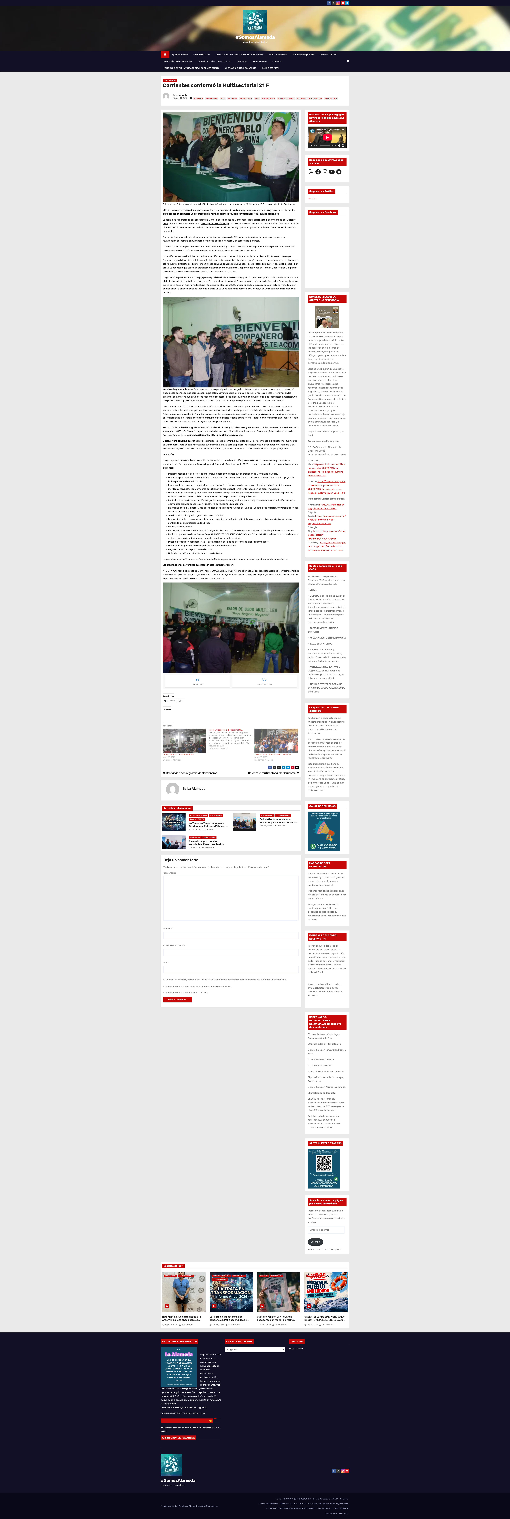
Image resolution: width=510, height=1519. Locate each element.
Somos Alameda (170, 80)
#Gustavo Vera (268, 98)
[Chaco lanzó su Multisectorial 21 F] (184, 741)
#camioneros (211, 98)
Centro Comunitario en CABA (325, 1499)
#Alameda (198, 98)
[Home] (165, 54)
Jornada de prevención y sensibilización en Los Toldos (206, 843)
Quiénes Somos (180, 54)
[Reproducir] (311, 145)
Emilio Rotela (260, 219)
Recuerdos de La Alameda (336, 1513)
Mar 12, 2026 (195, 847)
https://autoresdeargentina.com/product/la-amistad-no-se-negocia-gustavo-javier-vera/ (327, 546)
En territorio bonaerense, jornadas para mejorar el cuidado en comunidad (280, 822)
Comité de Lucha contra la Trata (214, 61)
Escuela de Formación (268, 1503)
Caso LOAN (264, 1276)
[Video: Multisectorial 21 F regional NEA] (231, 739)
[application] (327, 137)
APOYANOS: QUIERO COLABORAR (240, 68)
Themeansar (211, 1506)
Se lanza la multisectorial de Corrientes (272, 754)
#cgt (222, 98)
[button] (348, 61)
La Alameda (181, 95)
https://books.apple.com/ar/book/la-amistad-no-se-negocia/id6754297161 (327, 520)
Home (278, 1499)
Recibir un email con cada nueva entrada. (187, 992)
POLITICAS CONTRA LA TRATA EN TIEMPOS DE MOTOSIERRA (191, 68)
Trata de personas (278, 54)
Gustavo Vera (260, 61)
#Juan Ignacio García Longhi (309, 98)
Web (165, 962)
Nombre (168, 928)
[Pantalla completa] (343, 145)
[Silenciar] (338, 145)
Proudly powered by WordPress (175, 1506)
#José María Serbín (286, 98)
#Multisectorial (331, 98)
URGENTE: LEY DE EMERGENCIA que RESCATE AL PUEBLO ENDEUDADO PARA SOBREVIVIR (324, 1320)
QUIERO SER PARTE (270, 68)
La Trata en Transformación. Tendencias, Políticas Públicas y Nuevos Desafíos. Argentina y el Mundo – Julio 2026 (228, 1321)
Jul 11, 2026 (312, 1324)
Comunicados (195, 837)
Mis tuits (312, 198)
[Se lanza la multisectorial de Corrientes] (276, 741)
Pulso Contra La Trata (198, 815)
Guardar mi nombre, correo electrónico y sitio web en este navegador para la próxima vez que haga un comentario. (226, 979)
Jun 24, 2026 (266, 825)
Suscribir (315, 1241)
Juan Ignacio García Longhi (215, 223)
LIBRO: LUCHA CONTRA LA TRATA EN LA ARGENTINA (239, 54)
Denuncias (242, 61)
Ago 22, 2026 (171, 1324)
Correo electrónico (174, 945)
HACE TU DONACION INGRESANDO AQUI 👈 (187, 1420)
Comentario (170, 872)
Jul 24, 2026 (195, 829)
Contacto (277, 61)
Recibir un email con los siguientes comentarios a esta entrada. (198, 986)
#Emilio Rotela (246, 98)
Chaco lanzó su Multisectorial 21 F (178, 754)
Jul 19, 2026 (266, 1324)
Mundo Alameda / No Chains (178, 61)
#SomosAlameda (255, 37)
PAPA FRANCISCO (202, 54)
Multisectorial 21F (328, 54)
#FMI (257, 98)
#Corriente (232, 98)
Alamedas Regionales (303, 54)
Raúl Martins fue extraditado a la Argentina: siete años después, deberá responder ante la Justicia (182, 1320)
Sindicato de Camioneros (216, 204)
